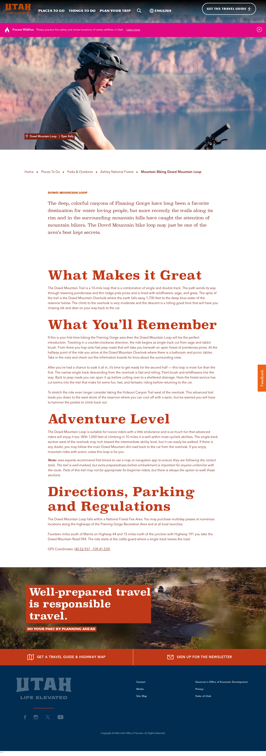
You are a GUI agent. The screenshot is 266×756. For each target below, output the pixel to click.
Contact (140, 682)
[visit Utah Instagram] (35, 717)
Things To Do (82, 11)
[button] (262, 378)
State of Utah (203, 696)
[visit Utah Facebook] (25, 717)
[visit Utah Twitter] (47, 717)
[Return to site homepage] (18, 8)
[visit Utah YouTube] (60, 717)
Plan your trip (115, 11)
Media (140, 689)
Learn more (133, 29)
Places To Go (51, 11)
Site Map (141, 696)
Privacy (199, 689)
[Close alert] (259, 29)
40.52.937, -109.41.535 (92, 549)
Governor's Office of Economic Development (221, 682)
